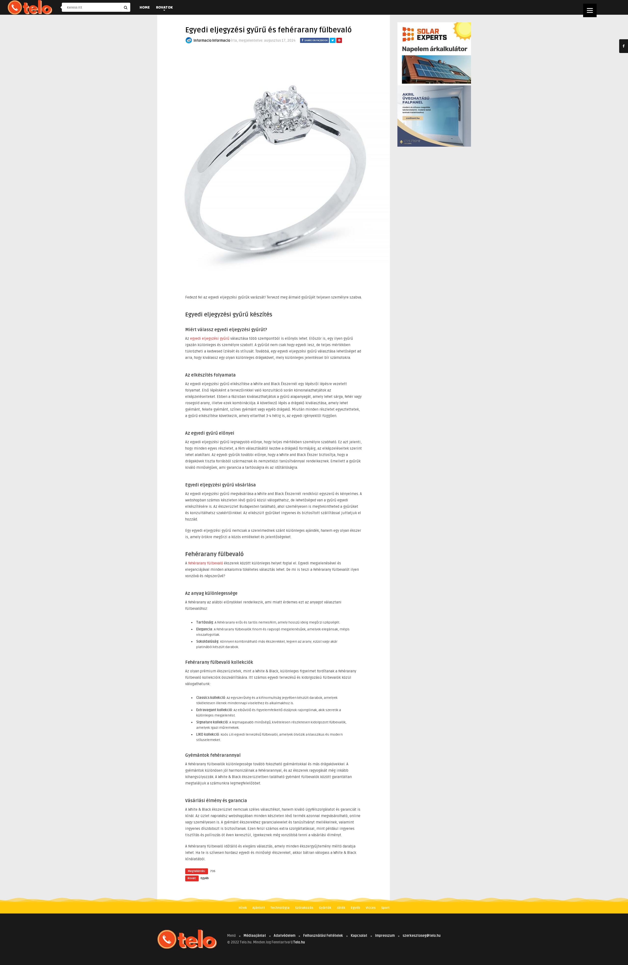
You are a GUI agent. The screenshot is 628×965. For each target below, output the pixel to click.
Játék (341, 908)
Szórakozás (304, 908)
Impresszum (385, 936)
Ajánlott (258, 908)
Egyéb (205, 878)
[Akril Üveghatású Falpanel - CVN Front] (434, 145)
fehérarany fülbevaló (205, 563)
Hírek (243, 908)
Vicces (371, 908)
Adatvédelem (284, 936)
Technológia (280, 908)
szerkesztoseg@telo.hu (422, 936)
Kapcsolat (359, 936)
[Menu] (590, 10)
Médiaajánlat (255, 936)
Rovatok (164, 8)
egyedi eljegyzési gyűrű (209, 338)
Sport (385, 908)
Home (145, 8)
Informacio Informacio (212, 41)
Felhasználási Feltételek (323, 936)
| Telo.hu (298, 942)
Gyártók (325, 908)
